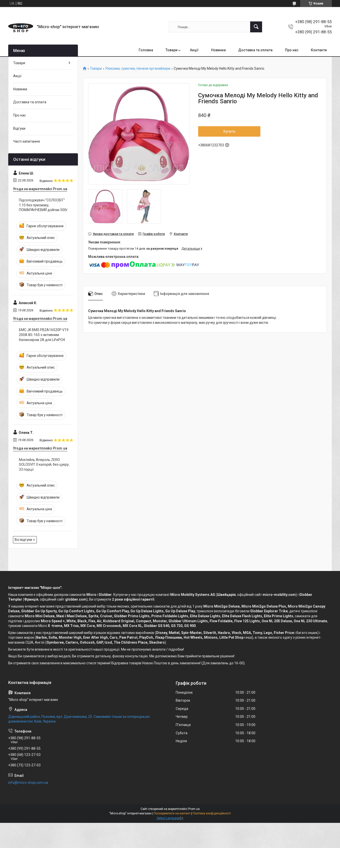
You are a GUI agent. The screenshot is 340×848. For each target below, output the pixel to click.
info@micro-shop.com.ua (28, 783)
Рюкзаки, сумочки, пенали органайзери (138, 68)
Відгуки (19, 128)
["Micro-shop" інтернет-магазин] (20, 26)
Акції (194, 50)
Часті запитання (26, 141)
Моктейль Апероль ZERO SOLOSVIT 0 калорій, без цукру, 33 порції (44, 464)
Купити (229, 131)
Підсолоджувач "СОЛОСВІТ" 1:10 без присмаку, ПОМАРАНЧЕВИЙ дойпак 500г (43, 205)
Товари (171, 50)
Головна (146, 50)
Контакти (319, 50)
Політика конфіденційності (212, 813)
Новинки (218, 50)
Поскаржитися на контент (172, 813)
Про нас (291, 50)
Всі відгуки (23, 540)
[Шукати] (256, 26)
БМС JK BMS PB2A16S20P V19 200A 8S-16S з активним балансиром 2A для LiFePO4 (43, 334)
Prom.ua (194, 809)
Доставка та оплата (255, 50)
